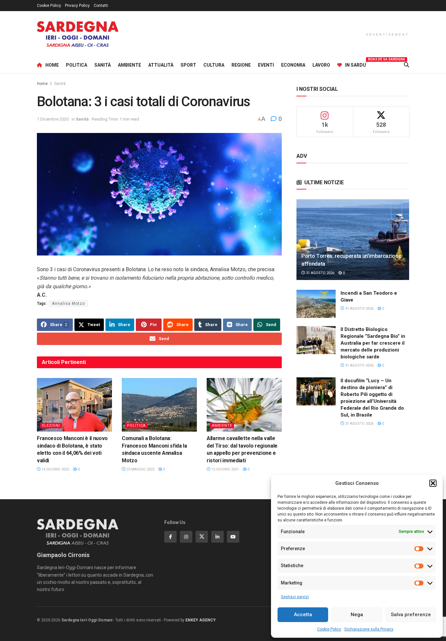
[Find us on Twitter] (202, 537)
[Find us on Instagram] (186, 537)
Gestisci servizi (295, 597)
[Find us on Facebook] (170, 537)
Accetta (303, 614)
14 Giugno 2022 (54, 469)
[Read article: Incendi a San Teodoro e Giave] (316, 304)
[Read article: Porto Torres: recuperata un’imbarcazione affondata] (352, 239)
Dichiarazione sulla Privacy (368, 629)
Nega (357, 614)
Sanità (102, 65)
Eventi (266, 65)
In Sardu (355, 64)
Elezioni (51, 425)
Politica (76, 65)
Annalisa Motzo (68, 303)
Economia (293, 65)
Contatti (101, 5)
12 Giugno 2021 (224, 469)
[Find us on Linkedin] (217, 537)
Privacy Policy (77, 5)
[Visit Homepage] (78, 34)
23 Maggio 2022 (139, 469)
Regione (241, 65)
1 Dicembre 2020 (53, 119)
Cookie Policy (329, 629)
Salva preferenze (411, 614)
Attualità (160, 65)
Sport (188, 65)
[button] (433, 483)
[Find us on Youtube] (233, 537)
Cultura (213, 65)
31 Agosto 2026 (319, 273)
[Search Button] (406, 65)
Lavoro (321, 65)
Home (52, 65)
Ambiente (129, 65)
